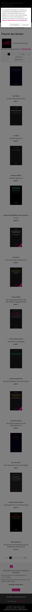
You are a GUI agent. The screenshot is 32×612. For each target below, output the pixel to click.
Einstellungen (25, 25)
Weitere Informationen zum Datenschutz (14, 20)
